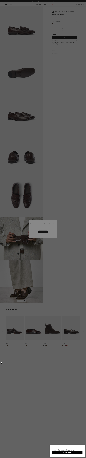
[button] (67, 455)
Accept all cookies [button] (67, 452)
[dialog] (43, 229)
